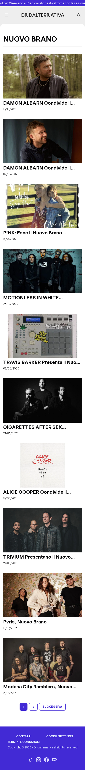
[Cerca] (79, 15)
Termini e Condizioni (23, 741)
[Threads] (30, 759)
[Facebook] (46, 759)
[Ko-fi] (54, 759)
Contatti (23, 736)
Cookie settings (59, 736)
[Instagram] (38, 759)
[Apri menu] (6, 15)
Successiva (52, 706)
